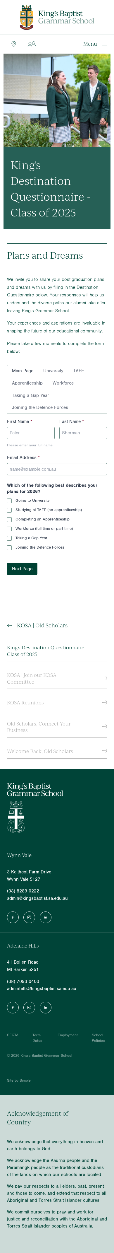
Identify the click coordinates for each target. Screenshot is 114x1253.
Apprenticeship (27, 383)
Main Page (22, 371)
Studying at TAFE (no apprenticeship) (48, 509)
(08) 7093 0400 (23, 981)
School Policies (98, 1037)
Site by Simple (19, 1080)
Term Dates (37, 1037)
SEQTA (12, 1034)
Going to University (32, 500)
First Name (19, 421)
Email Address (23, 457)
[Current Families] (30, 44)
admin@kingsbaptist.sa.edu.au (37, 898)
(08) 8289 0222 (23, 891)
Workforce (63, 383)
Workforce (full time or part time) (44, 528)
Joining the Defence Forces (40, 407)
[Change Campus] (12, 44)
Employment (68, 1034)
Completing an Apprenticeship (42, 519)
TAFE (78, 371)
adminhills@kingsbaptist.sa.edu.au (41, 988)
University (53, 371)
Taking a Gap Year (30, 395)
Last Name (71, 421)
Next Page (22, 569)
